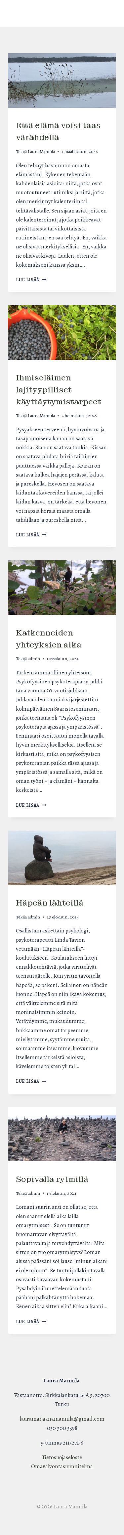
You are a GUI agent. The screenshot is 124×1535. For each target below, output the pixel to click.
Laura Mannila (41, 151)
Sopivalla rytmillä (52, 1179)
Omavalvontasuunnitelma (62, 1466)
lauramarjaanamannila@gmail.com (62, 1419)
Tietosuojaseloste (62, 1457)
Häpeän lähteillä (50, 903)
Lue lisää (31, 280)
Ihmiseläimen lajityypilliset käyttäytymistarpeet (58, 389)
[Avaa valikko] (62, 13)
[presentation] (62, 80)
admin (34, 658)
